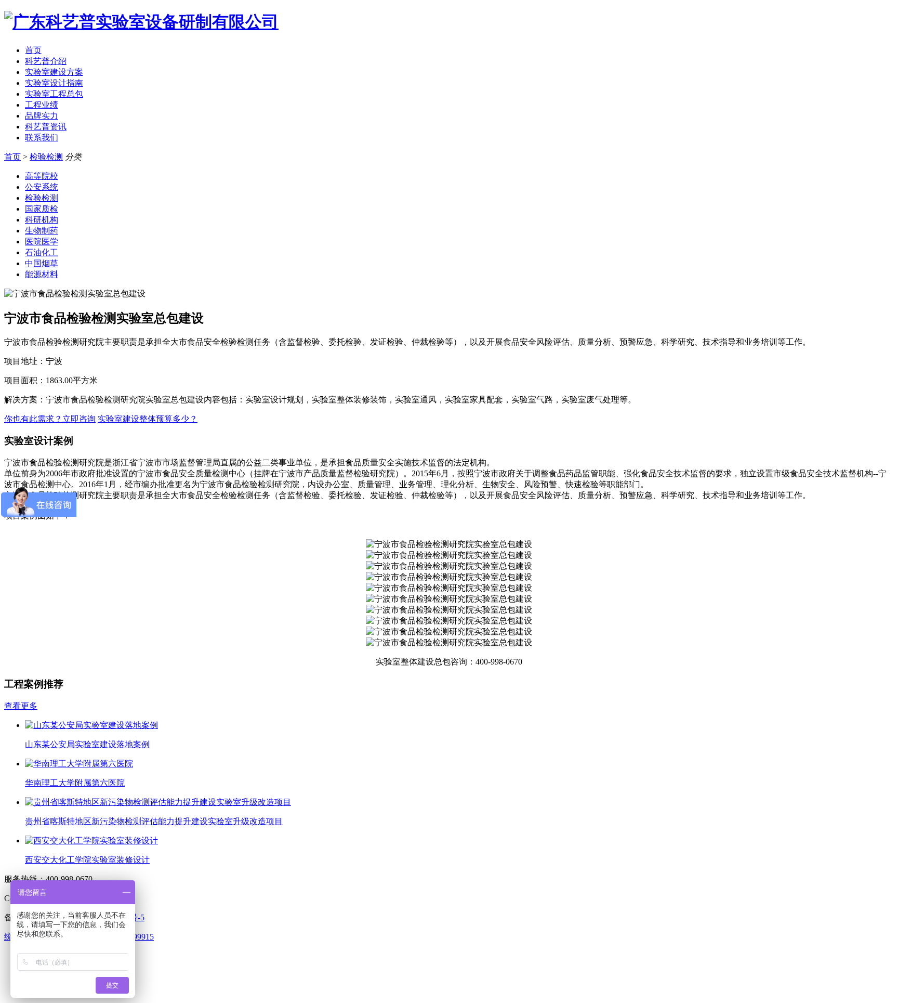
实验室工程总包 (54, 93)
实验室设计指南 (54, 83)
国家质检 (41, 208)
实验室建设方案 (54, 72)
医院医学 (41, 241)
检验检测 (46, 156)
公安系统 (41, 187)
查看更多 (20, 705)
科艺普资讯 (46, 126)
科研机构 (41, 219)
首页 (33, 50)
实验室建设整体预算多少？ (147, 418)
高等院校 (41, 176)
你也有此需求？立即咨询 (50, 418)
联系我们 (41, 137)
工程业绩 (41, 104)
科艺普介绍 (46, 61)
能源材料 (41, 274)
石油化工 (41, 252)
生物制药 (41, 230)
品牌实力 (41, 115)
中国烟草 (41, 263)
